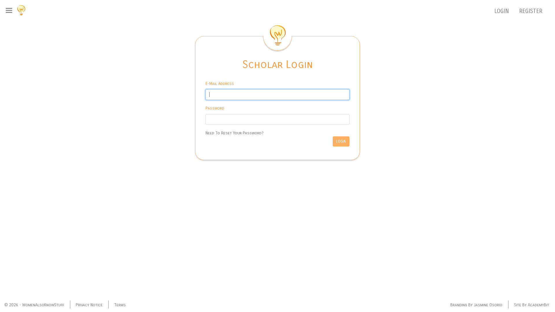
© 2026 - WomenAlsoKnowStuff (34, 304)
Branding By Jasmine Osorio (476, 304)
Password (215, 108)
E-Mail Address (220, 83)
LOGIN (502, 11)
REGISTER (530, 11)
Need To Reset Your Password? (235, 133)
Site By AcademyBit (531, 304)
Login (341, 141)
